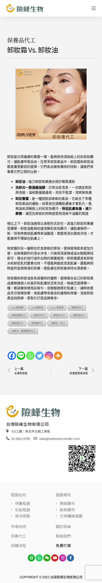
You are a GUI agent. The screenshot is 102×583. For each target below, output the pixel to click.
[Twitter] (39, 356)
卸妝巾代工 (40, 315)
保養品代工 (21, 40)
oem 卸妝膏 (57, 307)
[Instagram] (49, 356)
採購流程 (18, 545)
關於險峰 (63, 526)
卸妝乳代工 (77, 307)
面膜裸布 (63, 495)
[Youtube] (54, 557)
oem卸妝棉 (17, 307)
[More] (58, 356)
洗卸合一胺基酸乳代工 (23, 331)
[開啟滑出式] (94, 8)
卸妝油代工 (79, 315)
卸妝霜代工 (37, 323)
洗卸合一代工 (58, 323)
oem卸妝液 (37, 307)
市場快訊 (18, 526)
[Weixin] (47, 557)
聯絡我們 (63, 536)
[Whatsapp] (30, 356)
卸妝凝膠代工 (19, 315)
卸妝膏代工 (17, 323)
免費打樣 (63, 545)
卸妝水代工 (59, 315)
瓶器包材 (18, 495)
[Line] (21, 356)
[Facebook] (12, 356)
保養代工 (18, 536)
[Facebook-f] (70, 557)
